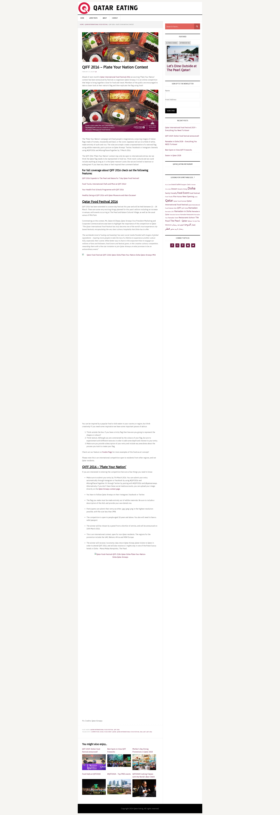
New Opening (188, 196)
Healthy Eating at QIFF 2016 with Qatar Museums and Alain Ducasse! (109, 195)
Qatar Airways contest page (109, 489)
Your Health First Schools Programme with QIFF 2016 (103, 190)
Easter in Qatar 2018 (173, 155)
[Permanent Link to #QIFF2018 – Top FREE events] (119, 793)
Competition (95, 732)
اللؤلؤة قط (181, 225)
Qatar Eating (140, 8)
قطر (167, 228)
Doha (101, 732)
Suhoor (192, 217)
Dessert (174, 189)
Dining (185, 189)
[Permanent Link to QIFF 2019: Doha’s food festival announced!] (94, 769)
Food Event (108, 732)
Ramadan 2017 (169, 211)
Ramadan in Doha (182, 211)
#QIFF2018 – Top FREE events (119, 774)
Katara (179, 196)
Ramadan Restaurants (187, 214)
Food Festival (194, 193)
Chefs (189, 184)
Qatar (114, 732)
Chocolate (168, 189)
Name (167, 91)
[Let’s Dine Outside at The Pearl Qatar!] (182, 63)
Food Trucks (168, 196)
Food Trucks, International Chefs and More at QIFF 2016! (104, 184)
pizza (195, 196)
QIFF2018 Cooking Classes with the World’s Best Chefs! (143, 775)
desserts (180, 189)
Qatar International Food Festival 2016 (115, 77)
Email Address (170, 100)
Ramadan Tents (173, 218)
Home (82, 24)
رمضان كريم (179, 229)
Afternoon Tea (185, 43)
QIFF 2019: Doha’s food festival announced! (91, 750)
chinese (193, 184)
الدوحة (187, 224)
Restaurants (183, 217)
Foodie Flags (107, 452)
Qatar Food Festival (179, 201)
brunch (174, 184)
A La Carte (168, 184)
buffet (178, 184)
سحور (172, 229)
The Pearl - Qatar (178, 221)
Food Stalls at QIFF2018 (91, 774)
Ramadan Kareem (175, 214)
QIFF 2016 (116, 729)
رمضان (174, 225)
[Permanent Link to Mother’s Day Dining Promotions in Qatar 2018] (144, 769)
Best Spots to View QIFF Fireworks (116, 750)
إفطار (193, 225)
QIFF (144, 732)
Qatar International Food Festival (96, 24)
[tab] (171, 43)
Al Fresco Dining (171, 43)
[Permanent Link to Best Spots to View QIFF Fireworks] (119, 766)
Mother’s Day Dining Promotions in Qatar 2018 (142, 750)
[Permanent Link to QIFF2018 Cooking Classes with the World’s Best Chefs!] (144, 796)
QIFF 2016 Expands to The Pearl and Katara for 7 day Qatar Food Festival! (110, 178)
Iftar (175, 196)
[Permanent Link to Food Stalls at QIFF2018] (94, 794)
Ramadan (193, 208)
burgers (183, 184)
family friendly (171, 193)
